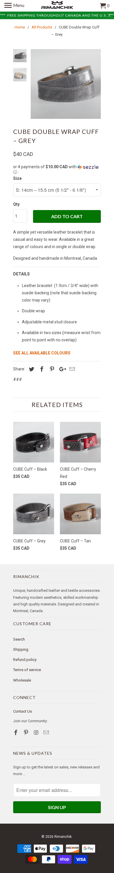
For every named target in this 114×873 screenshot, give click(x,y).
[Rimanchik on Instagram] (37, 732)
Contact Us (22, 711)
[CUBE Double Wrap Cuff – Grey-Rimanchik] (66, 84)
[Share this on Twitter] (30, 369)
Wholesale (22, 680)
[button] (57, 169)
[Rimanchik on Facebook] (16, 732)
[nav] (14, 6)
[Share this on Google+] (61, 369)
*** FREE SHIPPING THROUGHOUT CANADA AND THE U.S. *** (57, 15)
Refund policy (25, 659)
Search (19, 639)
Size (17, 178)
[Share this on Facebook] (41, 369)
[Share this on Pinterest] (51, 369)
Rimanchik (63, 837)
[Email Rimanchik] (47, 732)
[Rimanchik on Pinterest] (26, 732)
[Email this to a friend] (71, 369)
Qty (16, 204)
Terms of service (27, 670)
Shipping (20, 649)
